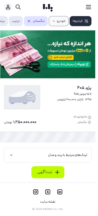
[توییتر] (48, 192)
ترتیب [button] (16, 21)
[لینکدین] (60, 192)
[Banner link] (47, 54)
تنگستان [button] (39, 21)
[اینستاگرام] (36, 192)
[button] (80, 21)
